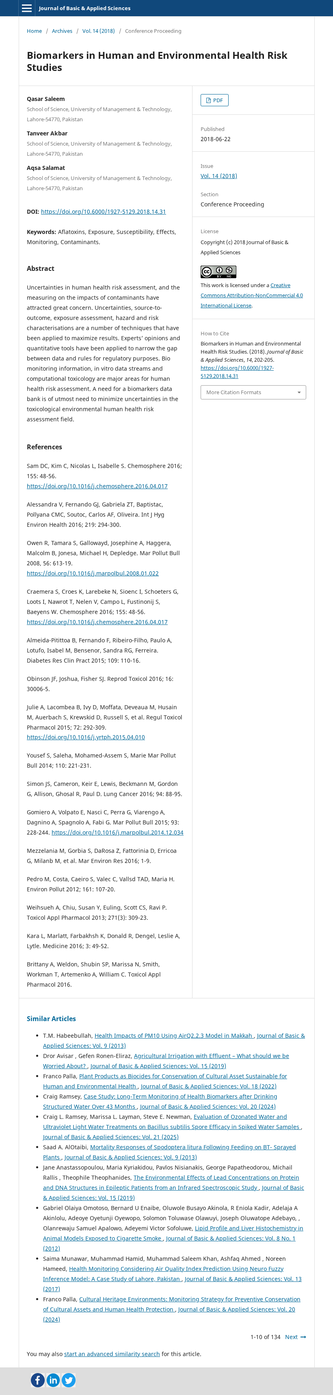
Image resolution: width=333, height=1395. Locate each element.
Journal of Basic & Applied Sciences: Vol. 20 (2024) (208, 1106)
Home (34, 30)
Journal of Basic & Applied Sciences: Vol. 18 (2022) (209, 1086)
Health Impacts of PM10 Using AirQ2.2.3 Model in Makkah (174, 1035)
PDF (217, 100)
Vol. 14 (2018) (98, 30)
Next (291, 1337)
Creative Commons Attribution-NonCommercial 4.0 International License (252, 295)
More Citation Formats (233, 392)
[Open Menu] (27, 8)
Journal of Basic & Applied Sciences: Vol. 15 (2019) (158, 1066)
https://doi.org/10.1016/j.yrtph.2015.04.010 (86, 737)
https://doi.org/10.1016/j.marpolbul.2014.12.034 (118, 832)
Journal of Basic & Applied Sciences (84, 8)
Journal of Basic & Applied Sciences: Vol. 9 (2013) (131, 1157)
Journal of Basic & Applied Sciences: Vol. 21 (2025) (111, 1137)
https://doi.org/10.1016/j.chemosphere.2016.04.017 (97, 486)
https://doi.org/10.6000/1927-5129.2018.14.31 (103, 211)
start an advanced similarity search (112, 1354)
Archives (62, 30)
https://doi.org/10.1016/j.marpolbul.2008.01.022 (93, 573)
